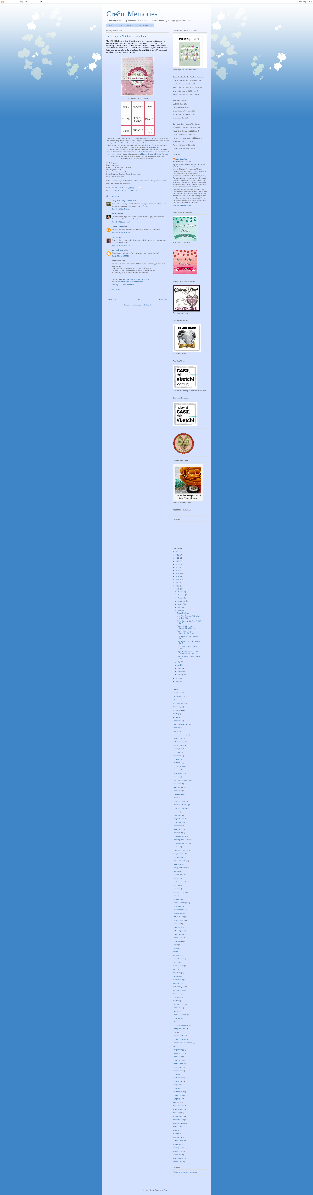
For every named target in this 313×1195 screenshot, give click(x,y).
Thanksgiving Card (179, 1109)
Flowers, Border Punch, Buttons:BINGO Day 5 (186, 627)
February (181, 671)
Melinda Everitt (117, 250)
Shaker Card (177, 1057)
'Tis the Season (178, 693)
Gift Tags (176, 899)
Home (111, 25)
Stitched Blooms (179, 1092)
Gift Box (176, 885)
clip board (176, 812)
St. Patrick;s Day (179, 1078)
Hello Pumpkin (178, 931)
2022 (177, 555)
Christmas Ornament (180, 808)
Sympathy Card (178, 1099)
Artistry (175, 717)
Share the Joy (178, 1060)
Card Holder (177, 784)
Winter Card (177, 1155)
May (179, 662)
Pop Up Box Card (179, 1029)
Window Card (177, 1151)
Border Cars (177, 756)
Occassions (177, 1008)
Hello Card (176, 927)
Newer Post (112, 299)
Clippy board (177, 815)
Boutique (176, 759)
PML (174, 1022)
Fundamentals (178, 882)
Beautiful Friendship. (180, 735)
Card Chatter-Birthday (180, 780)
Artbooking (177, 707)
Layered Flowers (179, 959)
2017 (177, 570)
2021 (177, 558)
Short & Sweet (178, 1064)
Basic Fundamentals (180, 724)
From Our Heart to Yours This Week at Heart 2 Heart (187, 652)
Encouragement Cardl (180, 843)
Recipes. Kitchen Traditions (183, 1043)
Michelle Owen (146, 154)
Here (152, 158)
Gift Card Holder (178, 892)
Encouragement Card (119, 190)
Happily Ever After (179, 920)
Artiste (175, 714)
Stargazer (176, 1085)
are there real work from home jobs (136, 279)
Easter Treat (177, 833)
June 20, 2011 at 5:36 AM (121, 209)
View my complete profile (182, 205)
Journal (175, 952)
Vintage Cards (178, 1141)
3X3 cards (176, 700)
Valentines (176, 1137)
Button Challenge (183, 613)
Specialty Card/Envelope (143, 25)
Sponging (176, 1074)
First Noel (176, 871)
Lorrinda (115, 237)
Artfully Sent (177, 710)
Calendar (176, 770)
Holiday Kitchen (178, 934)
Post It (175, 1032)
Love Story (177, 962)
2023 (177, 552)
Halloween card (178, 917)
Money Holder (178, 980)
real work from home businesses (130, 281)
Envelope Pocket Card (181, 850)
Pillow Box (176, 1018)
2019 (177, 564)
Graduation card (178, 910)
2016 (177, 573)
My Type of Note (179, 990)
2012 (177, 586)
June (179, 610)
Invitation (176, 948)
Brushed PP (177, 763)
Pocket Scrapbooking (180, 1025)
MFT (174, 969)
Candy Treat (177, 773)
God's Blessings (178, 906)
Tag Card (176, 1102)
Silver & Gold (177, 1067)
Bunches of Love (179, 766)
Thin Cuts (176, 1113)
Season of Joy (178, 1053)
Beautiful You (177, 738)
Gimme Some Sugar (180, 903)
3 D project (177, 696)
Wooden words (178, 1158)
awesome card (154, 147)
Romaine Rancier (161, 154)
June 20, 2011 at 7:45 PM (121, 245)
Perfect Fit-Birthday (180, 1015)
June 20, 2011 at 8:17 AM (121, 222)
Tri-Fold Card (177, 1127)
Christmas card (178, 801)
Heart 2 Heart (143, 152)
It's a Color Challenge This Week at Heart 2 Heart (188, 617)
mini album (177, 973)
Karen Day (116, 214)
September (182, 601)
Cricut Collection (179, 822)
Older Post (163, 299)
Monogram (176, 983)
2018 (177, 567)
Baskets (176, 728)
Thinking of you (178, 1116)
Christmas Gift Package (181, 805)
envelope (176, 847)
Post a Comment (115, 289)
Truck (175, 1130)
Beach (175, 731)
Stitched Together (179, 1095)
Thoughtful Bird (178, 1120)
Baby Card (176, 721)
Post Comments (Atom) (142, 305)
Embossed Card (178, 836)
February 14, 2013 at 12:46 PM (123, 285)
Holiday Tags (177, 938)
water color (177, 1144)
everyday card (133, 190)
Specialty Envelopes (124, 25)
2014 (177, 580)
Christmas (176, 798)
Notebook (176, 1001)
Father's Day (177, 864)
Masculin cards (178, 966)
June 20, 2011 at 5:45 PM (121, 233)
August (180, 604)
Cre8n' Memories (131, 14)
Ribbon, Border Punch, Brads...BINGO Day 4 (185, 632)
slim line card (177, 1071)
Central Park (177, 791)
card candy (177, 777)
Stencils (176, 1088)
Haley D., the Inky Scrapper (122, 201)
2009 (177, 681)
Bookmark (176, 752)
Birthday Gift (177, 749)
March (180, 668)
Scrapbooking (178, 1050)
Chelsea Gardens (179, 794)
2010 (177, 678)
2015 (177, 577)
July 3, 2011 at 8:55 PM (120, 256)
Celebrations (177, 787)
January (181, 674)
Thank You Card (178, 1106)
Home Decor (177, 941)
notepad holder (178, 1004)
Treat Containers (179, 1123)
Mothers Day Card (179, 987)
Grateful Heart (178, 913)
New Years (177, 994)
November (181, 595)
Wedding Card (178, 1148)
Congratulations (178, 819)
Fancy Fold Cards (179, 861)
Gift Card (176, 889)
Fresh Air (176, 878)
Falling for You (178, 857)
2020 (177, 561)
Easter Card (177, 829)
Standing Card (178, 1081)
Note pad (176, 997)
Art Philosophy (178, 703)
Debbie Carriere (118, 227)
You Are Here (177, 1162)
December (181, 592)
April (179, 665)
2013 (177, 583)
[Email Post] (140, 188)
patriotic (176, 1011)
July (179, 607)
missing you (177, 976)
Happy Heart (177, 924)
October (181, 598)
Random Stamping (179, 1039)
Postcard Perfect (179, 1036)
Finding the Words (179, 868)
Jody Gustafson (181, 159)
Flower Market (178, 875)
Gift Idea (176, 896)
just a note (176, 955)
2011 (177, 589)
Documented (177, 826)
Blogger (166, 1190)
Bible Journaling (178, 742)
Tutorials (176, 1134)
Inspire (175, 945)
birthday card (177, 745)
